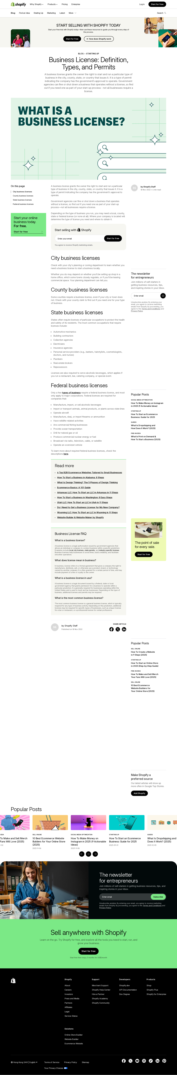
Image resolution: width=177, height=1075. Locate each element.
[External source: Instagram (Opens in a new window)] (144, 1061)
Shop (149, 985)
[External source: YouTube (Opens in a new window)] (137, 1061)
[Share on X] (118, 629)
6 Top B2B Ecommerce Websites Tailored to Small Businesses (89, 472)
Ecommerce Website (74, 1043)
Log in (142, 4)
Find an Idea (24, 13)
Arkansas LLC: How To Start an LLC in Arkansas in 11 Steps (87, 492)
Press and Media (72, 998)
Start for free (157, 4)
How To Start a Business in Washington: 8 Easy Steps (84, 497)
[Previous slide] (81, 854)
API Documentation (128, 990)
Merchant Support (100, 985)
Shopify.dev (124, 985)
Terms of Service (51, 1062)
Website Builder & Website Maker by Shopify (80, 517)
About (67, 985)
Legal (67, 1011)
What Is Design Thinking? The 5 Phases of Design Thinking (87, 482)
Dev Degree (124, 994)
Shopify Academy (100, 998)
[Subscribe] (163, 295)
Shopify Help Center (101, 990)
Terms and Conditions (151, 309)
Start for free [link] (113, 238)
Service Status (71, 1016)
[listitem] (88, 830)
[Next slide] (95, 854)
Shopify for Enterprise (156, 994)
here (66, 454)
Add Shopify (139, 793)
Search (160, 13)
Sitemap (85, 1062)
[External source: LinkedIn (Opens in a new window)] (157, 1061)
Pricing (65, 4)
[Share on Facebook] (111, 629)
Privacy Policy (137, 311)
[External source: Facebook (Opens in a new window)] (124, 1061)
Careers (68, 990)
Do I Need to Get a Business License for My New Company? (88, 507)
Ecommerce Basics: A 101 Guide (74, 487)
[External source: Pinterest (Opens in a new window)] (164, 1061)
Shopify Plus (152, 990)
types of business (71, 392)
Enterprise (75, 4)
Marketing (51, 13)
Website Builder (72, 1039)
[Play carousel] (88, 854)
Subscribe (158, 897)
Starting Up (38, 13)
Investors (69, 994)
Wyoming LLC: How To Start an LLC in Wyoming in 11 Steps (87, 512)
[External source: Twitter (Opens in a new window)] (130, 1061)
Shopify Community (101, 1003)
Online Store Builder (74, 1035)
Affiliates (68, 1007)
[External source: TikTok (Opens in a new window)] (151, 1061)
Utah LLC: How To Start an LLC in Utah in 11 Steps (82, 502)
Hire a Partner (98, 994)
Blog (13, 13)
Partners (68, 1003)
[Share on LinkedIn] (124, 629)
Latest (62, 13)
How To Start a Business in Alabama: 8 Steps (80, 477)
